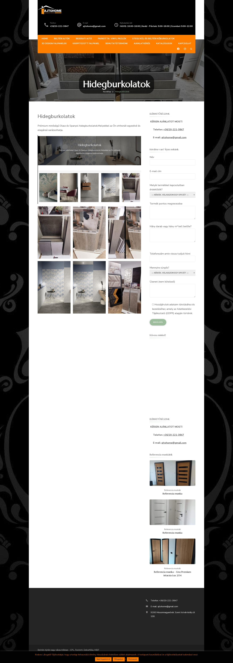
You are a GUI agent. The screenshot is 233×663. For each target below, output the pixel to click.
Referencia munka (172, 493)
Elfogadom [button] (118, 659)
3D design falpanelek (54, 43)
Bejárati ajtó (84, 38)
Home (45, 38)
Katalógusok (164, 43)
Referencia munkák (172, 490)
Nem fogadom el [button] (103, 659)
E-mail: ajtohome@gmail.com (164, 606)
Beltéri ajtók (62, 38)
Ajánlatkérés (142, 43)
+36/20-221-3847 (59, 26)
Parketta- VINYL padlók (112, 38)
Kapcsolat (184, 43)
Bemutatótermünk (116, 43)
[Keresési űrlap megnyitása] (191, 49)
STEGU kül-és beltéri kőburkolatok (153, 38)
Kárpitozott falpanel (86, 43)
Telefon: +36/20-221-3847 (164, 600)
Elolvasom (133, 659)
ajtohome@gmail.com (94, 26)
